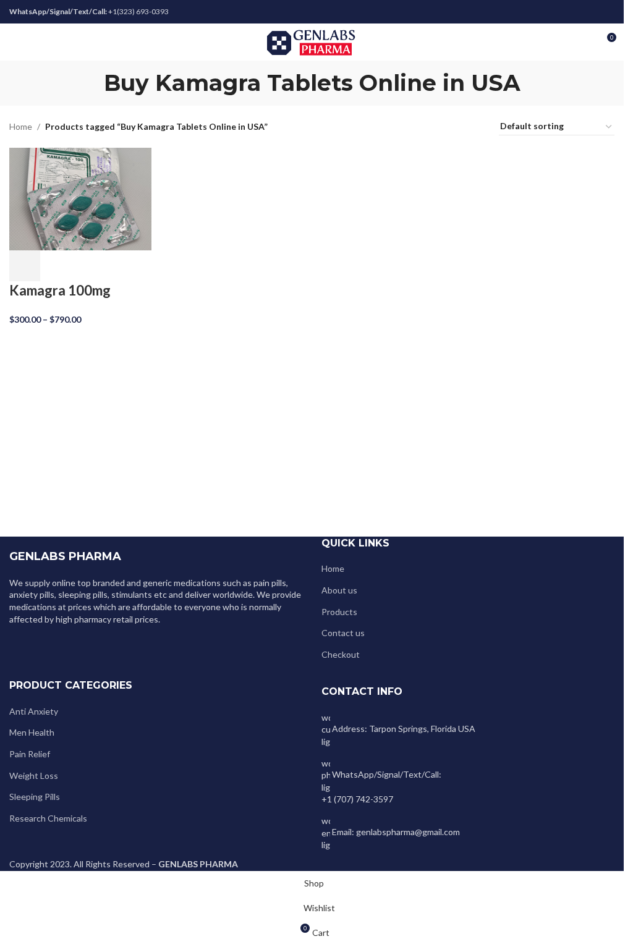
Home (20, 126)
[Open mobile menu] (14, 42)
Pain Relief (29, 754)
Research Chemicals (48, 818)
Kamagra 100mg (60, 290)
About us (339, 590)
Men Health (31, 732)
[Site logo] (312, 41)
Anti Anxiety (33, 711)
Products (339, 611)
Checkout (340, 654)
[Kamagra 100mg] (80, 198)
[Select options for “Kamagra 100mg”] (24, 265)
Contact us (343, 632)
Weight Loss (33, 775)
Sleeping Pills (34, 796)
